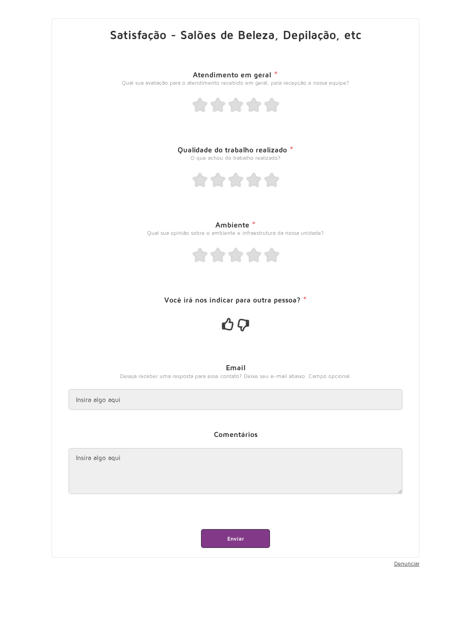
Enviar (235, 538)
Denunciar (406, 563)
